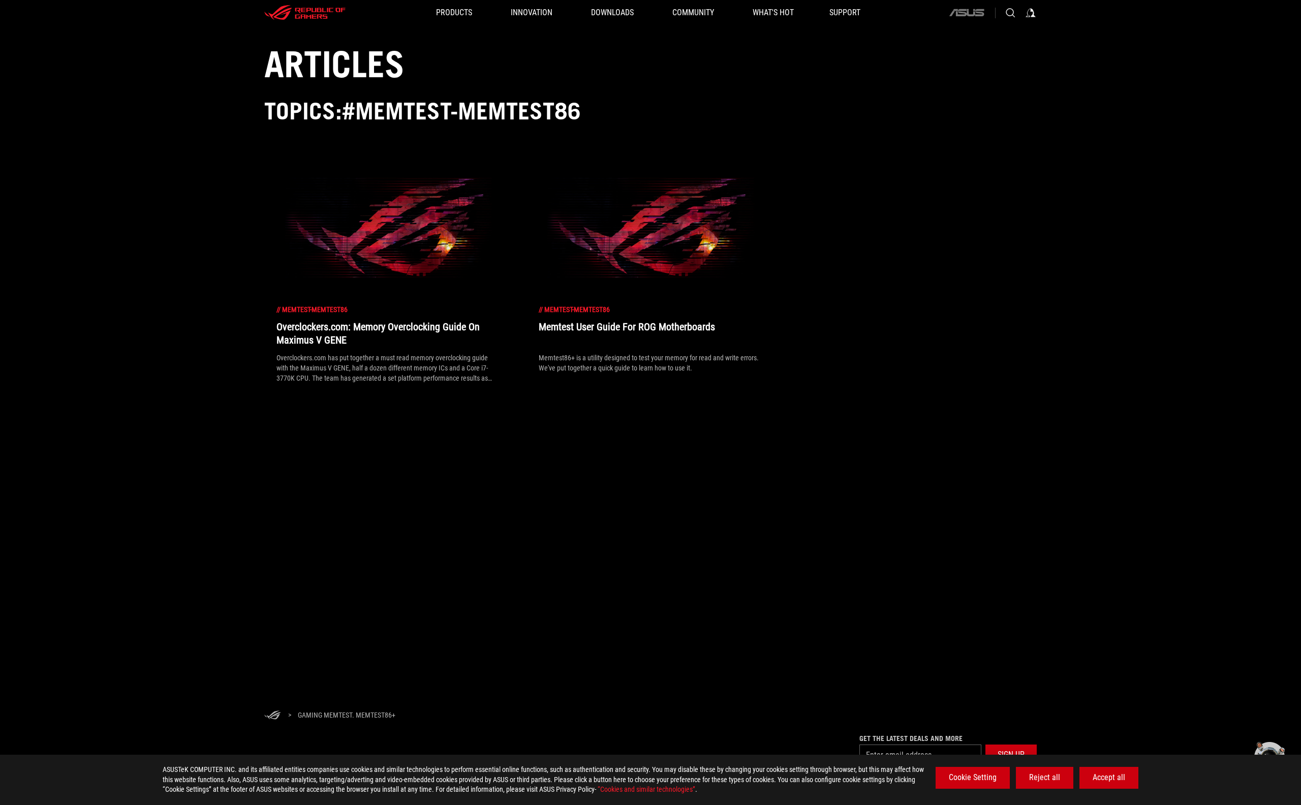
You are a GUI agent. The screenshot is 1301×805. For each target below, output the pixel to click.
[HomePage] (272, 715)
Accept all (1109, 777)
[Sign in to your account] (1031, 12)
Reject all (1044, 777)
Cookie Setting (973, 777)
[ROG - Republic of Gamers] (305, 12)
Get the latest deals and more (911, 738)
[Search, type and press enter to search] (1010, 12)
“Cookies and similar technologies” (646, 789)
